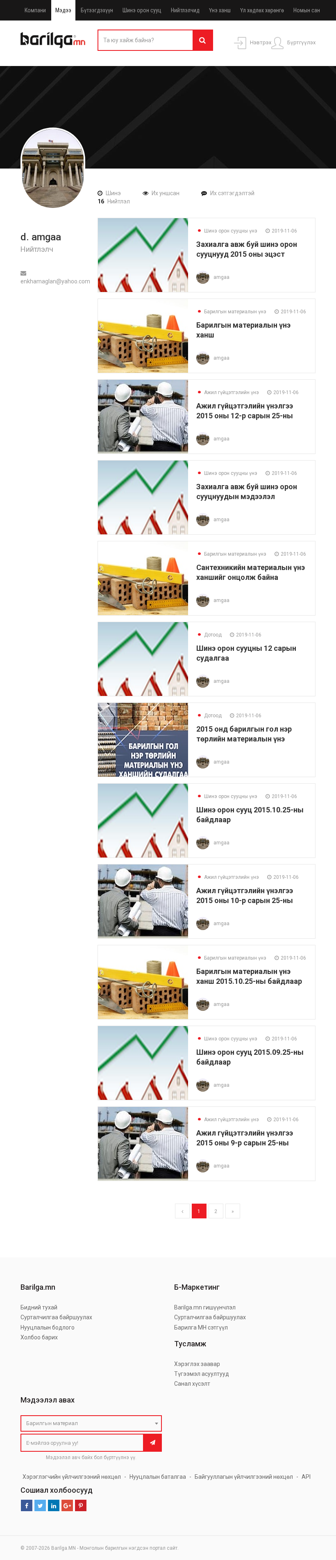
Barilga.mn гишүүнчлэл (205, 1307)
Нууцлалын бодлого (47, 1327)
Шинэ (113, 193)
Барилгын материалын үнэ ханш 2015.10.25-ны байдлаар (249, 976)
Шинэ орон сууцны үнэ (226, 230)
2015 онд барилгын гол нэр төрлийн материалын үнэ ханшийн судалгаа (244, 734)
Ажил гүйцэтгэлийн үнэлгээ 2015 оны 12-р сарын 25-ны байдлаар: (244, 410)
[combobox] (91, 1423)
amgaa (221, 277)
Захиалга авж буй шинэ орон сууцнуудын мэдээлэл (246, 491)
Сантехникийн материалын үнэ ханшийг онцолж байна (250, 572)
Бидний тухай (38, 1307)
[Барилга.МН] (52, 40)
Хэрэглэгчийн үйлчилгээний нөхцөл (72, 1476)
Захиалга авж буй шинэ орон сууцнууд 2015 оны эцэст (246, 249)
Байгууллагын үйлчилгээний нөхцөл (244, 1476)
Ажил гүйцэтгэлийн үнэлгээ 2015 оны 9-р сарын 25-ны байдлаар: (244, 1138)
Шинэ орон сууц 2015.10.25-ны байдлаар (250, 814)
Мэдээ (63, 10)
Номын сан (306, 10)
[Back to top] (314, 1512)
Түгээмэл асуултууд (201, 1374)
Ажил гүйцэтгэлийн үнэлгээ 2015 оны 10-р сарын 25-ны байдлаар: (244, 895)
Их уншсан (165, 193)
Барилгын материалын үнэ (231, 311)
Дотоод (209, 634)
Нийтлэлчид (185, 10)
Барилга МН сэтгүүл (201, 1327)
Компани (35, 10)
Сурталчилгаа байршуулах (56, 1317)
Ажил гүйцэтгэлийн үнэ (227, 392)
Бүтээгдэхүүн (97, 10)
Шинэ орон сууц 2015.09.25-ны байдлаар (250, 1057)
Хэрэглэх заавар (197, 1364)
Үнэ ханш (220, 10)
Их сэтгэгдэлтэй (232, 193)
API (306, 1476)
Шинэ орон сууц (142, 10)
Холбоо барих (39, 1337)
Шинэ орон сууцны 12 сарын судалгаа (246, 653)
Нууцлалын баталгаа (157, 1476)
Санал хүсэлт (192, 1383)
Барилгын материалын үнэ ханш (243, 330)
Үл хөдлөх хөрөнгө (262, 10)
